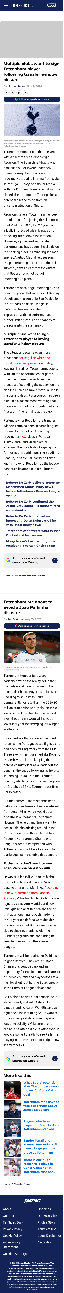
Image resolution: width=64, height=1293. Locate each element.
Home (7, 575)
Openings (44, 1209)
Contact (8, 1216)
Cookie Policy (12, 1235)
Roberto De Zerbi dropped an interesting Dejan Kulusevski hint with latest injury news (31, 521)
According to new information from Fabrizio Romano (31, 893)
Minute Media (23, 1263)
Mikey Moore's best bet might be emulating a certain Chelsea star (30, 543)
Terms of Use (47, 1229)
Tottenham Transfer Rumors (29, 575)
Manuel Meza (16, 86)
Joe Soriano (15, 619)
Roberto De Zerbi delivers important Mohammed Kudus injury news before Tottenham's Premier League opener (33, 489)
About (7, 1209)
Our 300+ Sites (48, 1216)
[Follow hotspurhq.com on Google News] (55, 560)
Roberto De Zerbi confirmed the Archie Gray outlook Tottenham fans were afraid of (33, 506)
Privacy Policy (12, 1229)
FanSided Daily (13, 1222)
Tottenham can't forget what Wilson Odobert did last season (33, 533)
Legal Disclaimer (49, 1235)
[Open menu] (6, 5)
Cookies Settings (15, 1254)
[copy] (25, 92)
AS (24, 436)
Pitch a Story (46, 1222)
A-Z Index (44, 1242)
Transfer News (22, 1184)
